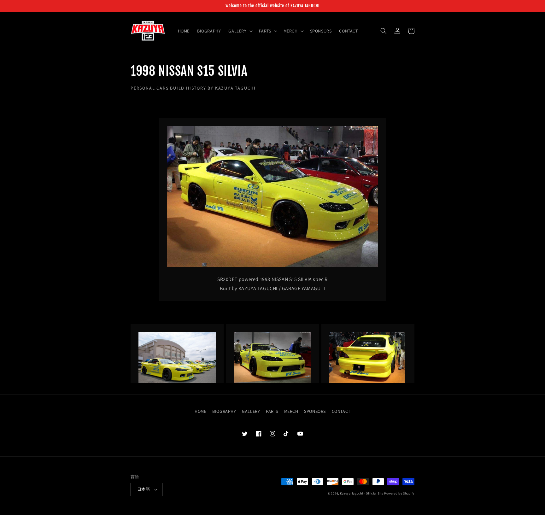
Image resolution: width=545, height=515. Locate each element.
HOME (200, 411)
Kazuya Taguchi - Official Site (362, 493)
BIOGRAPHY (224, 411)
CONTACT (341, 411)
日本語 (143, 489)
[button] (240, 31)
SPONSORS (315, 411)
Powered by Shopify (399, 493)
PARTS (272, 411)
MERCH (291, 411)
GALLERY (251, 411)
